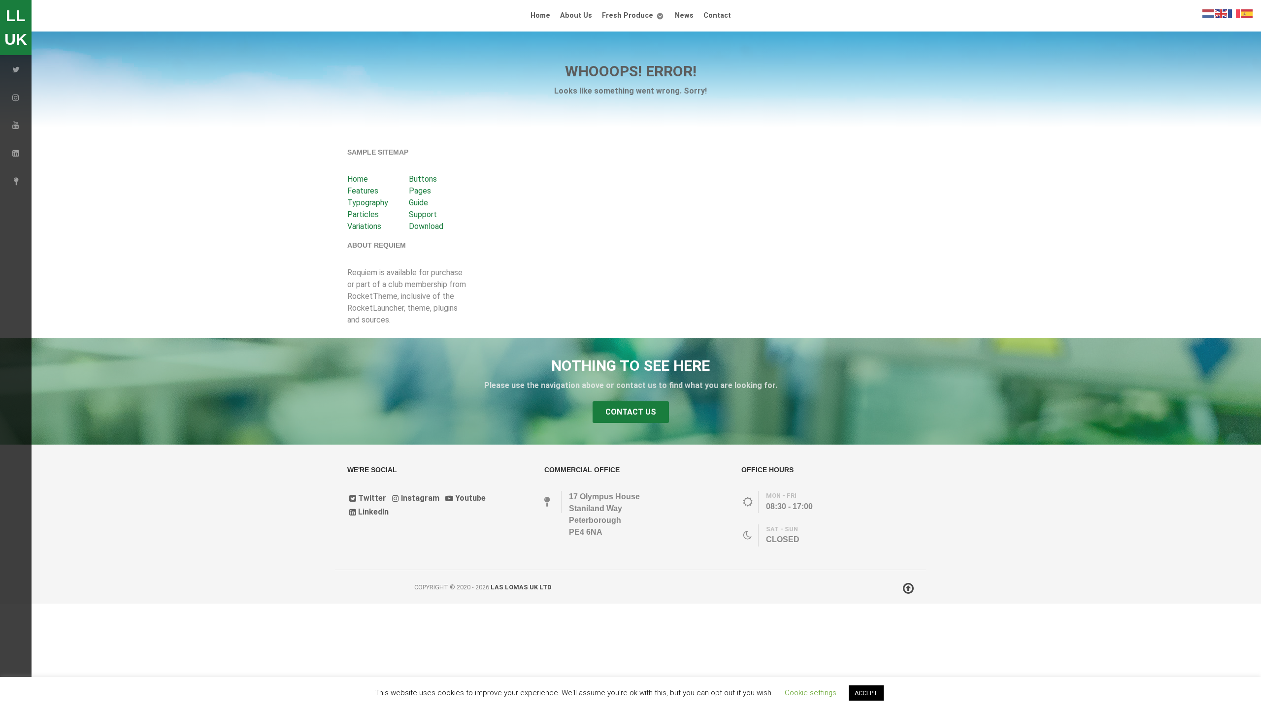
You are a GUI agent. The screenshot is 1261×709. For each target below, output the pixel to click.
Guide (418, 202)
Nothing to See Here (630, 365)
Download (426, 226)
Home (357, 179)
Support (423, 214)
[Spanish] (1247, 13)
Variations (364, 226)
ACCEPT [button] (866, 693)
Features (362, 190)
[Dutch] (1208, 13)
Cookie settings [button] (810, 692)
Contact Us (630, 412)
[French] (1234, 13)
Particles (363, 214)
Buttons (423, 179)
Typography (367, 202)
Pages (420, 190)
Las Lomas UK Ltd (521, 587)
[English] (1221, 13)
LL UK (15, 27)
